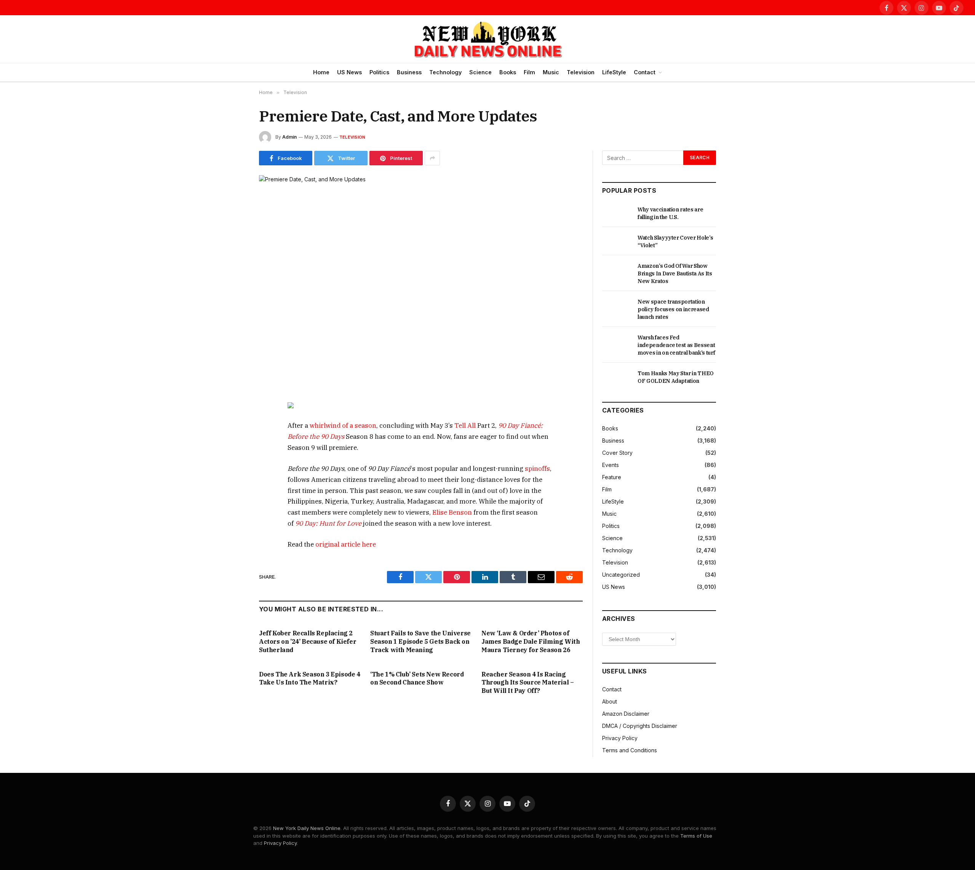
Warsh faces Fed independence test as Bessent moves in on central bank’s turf (676, 345)
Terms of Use (696, 836)
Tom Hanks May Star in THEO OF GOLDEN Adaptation (676, 377)
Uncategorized (621, 574)
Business (409, 72)
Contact (644, 72)
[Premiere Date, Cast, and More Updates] (421, 281)
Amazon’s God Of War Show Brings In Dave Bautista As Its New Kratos (675, 273)
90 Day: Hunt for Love (328, 523)
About (609, 701)
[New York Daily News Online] (487, 39)
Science (480, 72)
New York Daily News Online (306, 828)
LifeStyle (614, 72)
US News (349, 72)
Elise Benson (452, 512)
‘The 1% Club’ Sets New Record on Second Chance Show (417, 678)
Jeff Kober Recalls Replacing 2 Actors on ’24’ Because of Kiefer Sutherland (307, 641)
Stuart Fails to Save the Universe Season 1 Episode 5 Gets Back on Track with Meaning (420, 641)
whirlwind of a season (343, 425)
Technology (445, 72)
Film (529, 72)
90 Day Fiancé (519, 425)
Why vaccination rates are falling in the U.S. (670, 213)
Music (551, 72)
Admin (289, 137)
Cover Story (617, 452)
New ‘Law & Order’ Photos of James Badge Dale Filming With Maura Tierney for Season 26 (530, 641)
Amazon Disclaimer (625, 713)
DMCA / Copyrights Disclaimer (639, 726)
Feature (611, 477)
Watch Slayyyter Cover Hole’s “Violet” (675, 241)
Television (581, 72)
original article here (345, 544)
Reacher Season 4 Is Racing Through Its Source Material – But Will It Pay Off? (527, 682)
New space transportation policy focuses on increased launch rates (673, 309)
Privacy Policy (620, 738)
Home (321, 72)
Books (507, 72)
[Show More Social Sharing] (432, 158)
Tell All (465, 425)
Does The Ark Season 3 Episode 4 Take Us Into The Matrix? (309, 678)
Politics (379, 72)
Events (610, 465)
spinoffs (537, 468)
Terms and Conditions (629, 750)
